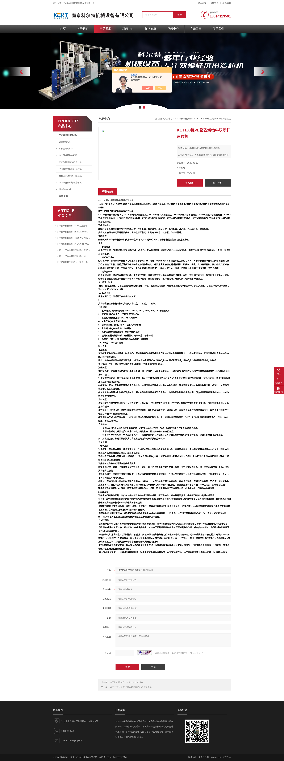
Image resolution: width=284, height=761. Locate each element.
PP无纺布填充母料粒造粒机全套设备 (126, 682)
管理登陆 (226, 757)
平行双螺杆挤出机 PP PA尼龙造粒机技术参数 (74, 226)
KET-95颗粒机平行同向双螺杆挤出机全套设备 (131, 687)
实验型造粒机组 (66, 148)
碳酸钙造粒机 (65, 142)
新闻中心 (128, 28)
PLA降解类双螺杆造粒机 (70, 183)
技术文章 (150, 28)
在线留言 (214, 3)
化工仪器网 (203, 757)
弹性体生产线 (65, 189)
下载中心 (173, 28)
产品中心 (168, 119)
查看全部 (63, 196)
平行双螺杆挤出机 (68, 135)
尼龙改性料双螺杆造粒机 (70, 162)
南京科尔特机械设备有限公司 (81, 3)
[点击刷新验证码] (144, 652)
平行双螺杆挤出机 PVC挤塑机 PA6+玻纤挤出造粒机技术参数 (74, 244)
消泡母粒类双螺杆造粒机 (70, 169)
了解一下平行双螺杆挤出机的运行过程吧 (74, 256)
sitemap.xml (215, 757)
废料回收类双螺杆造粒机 (70, 176)
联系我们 (226, 3)
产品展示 (105, 28)
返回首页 (202, 3)
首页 (63, 28)
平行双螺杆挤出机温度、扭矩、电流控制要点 (74, 262)
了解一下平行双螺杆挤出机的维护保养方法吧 (74, 250)
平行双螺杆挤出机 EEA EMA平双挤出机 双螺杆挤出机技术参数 (74, 232)
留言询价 (217, 183)
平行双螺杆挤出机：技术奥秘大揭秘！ (74, 238)
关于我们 (82, 28)
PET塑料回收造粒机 (68, 155)
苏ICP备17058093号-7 (117, 757)
